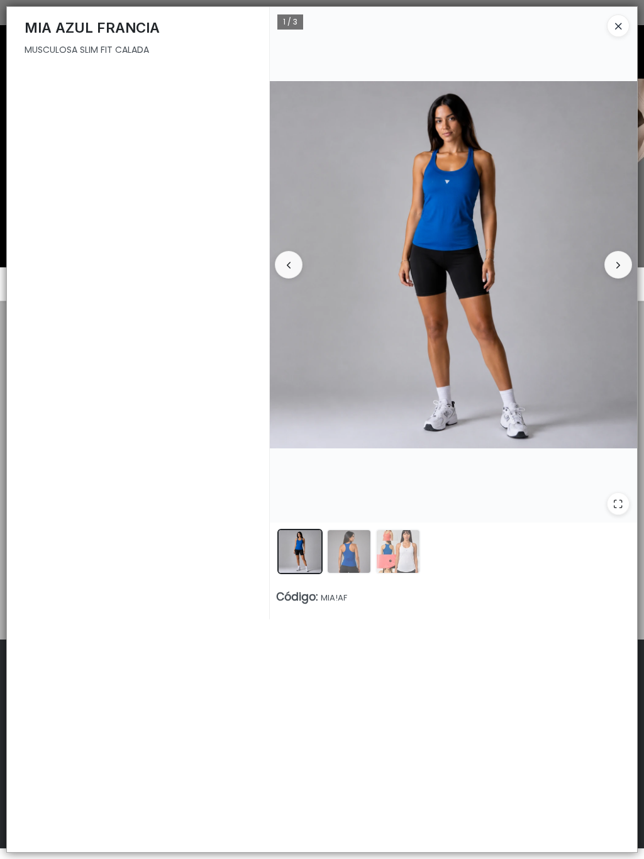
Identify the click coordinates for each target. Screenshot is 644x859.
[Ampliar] (618, 503)
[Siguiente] (618, 265)
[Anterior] (289, 265)
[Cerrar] (618, 25)
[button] (300, 551)
